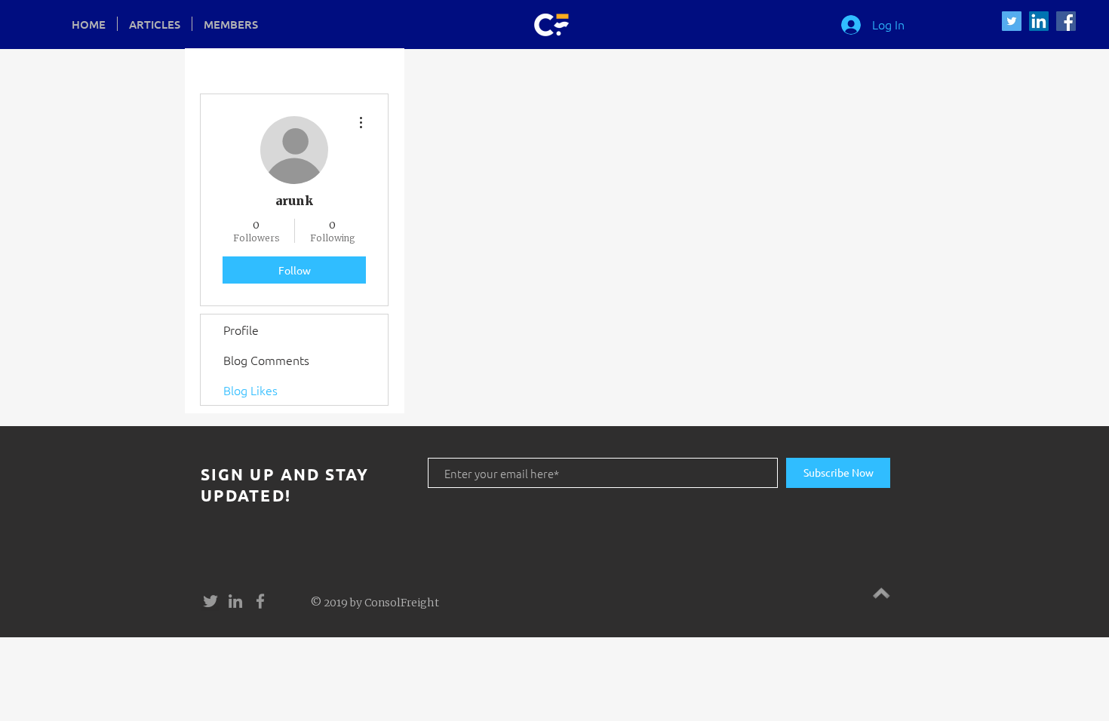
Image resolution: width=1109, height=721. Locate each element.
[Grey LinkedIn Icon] (235, 601)
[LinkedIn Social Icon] (1039, 21)
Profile (241, 329)
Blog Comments (266, 359)
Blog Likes (250, 390)
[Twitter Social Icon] (1011, 21)
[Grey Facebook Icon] (260, 601)
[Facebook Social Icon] (1066, 21)
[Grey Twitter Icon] (210, 601)
